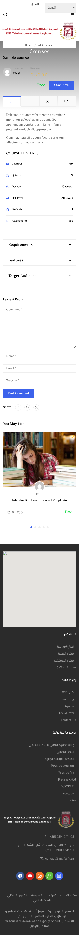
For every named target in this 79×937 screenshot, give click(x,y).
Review (35, 69)
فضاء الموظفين (63, 660)
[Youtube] (30, 876)
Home (28, 45)
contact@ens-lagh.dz (59, 858)
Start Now (61, 85)
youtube (68, 793)
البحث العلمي (65, 752)
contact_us (68, 720)
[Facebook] (18, 407)
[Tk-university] (59, 876)
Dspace (69, 706)
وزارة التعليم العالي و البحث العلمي (51, 745)
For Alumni (66, 713)
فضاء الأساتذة (66, 667)
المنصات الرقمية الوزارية (59, 759)
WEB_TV (68, 692)
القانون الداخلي (17, 895)
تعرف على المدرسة (43, 895)
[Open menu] (73, 15)
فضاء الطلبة (66, 653)
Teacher (18, 69)
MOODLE (67, 786)
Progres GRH (67, 779)
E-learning (67, 699)
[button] (31, 527)
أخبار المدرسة (65, 647)
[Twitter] (36, 407)
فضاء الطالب (68, 895)
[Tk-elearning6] (49, 876)
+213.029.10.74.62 (62, 836)
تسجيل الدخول (39, 4)
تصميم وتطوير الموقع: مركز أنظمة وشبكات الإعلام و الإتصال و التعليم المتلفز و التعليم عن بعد (39, 914)
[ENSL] (39, 31)
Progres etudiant (62, 766)
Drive (72, 800)
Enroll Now (40, 459)
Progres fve (66, 772)
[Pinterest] (27, 407)
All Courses (45, 45)
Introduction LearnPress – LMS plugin (39, 501)
